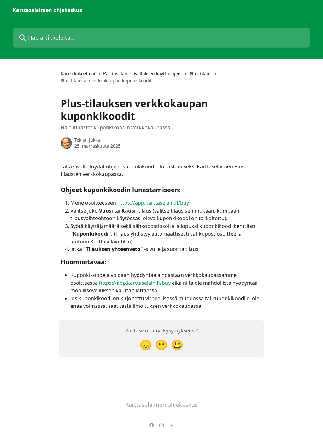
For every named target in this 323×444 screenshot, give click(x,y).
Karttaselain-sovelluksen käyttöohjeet (142, 74)
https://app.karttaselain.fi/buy (153, 202)
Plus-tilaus (201, 74)
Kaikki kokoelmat (78, 74)
